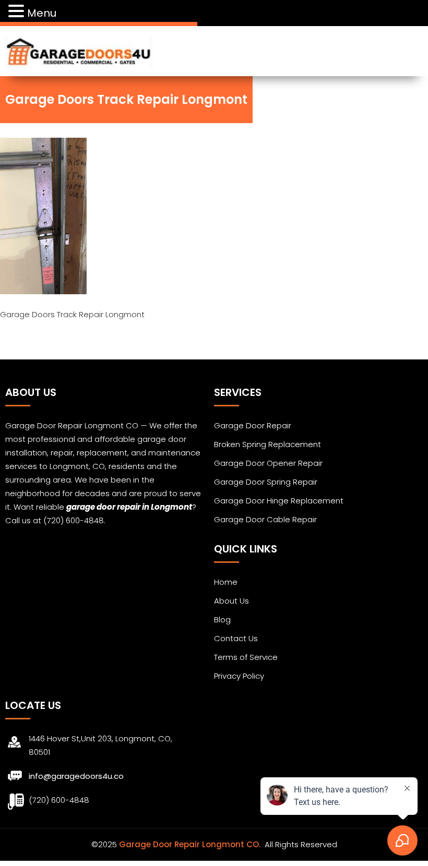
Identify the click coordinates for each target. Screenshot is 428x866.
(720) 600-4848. (74, 520)
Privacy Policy (239, 675)
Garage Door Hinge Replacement (278, 500)
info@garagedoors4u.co (76, 776)
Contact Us (236, 638)
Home (225, 581)
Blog (222, 619)
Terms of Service (246, 657)
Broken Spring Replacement (267, 444)
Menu (41, 13)
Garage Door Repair (252, 425)
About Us (231, 600)
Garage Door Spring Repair (265, 481)
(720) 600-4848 (59, 800)
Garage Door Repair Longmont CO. (191, 844)
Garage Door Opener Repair (268, 463)
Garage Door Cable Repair (265, 519)
